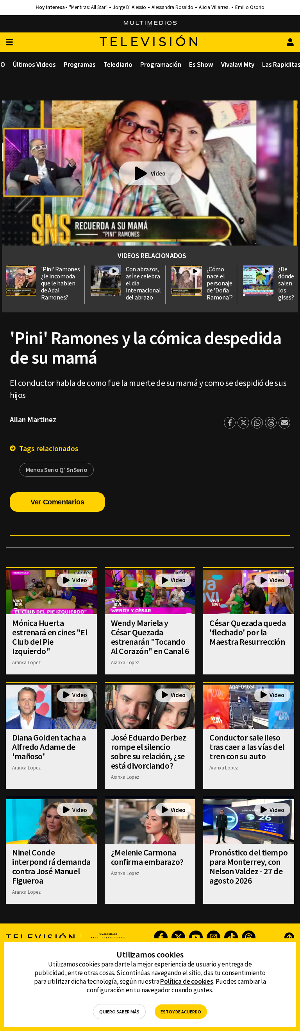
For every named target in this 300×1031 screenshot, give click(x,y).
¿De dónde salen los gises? (286, 283)
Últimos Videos (34, 64)
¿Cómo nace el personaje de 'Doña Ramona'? (220, 283)
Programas (80, 64)
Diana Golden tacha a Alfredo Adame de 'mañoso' (49, 747)
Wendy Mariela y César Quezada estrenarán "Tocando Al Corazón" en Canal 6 (150, 636)
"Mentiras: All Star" (88, 7)
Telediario (118, 64)
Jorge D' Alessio (129, 7)
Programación (160, 64)
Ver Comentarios (57, 502)
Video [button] (158, 173)
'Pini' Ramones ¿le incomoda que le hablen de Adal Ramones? (60, 283)
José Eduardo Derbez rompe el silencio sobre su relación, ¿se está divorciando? (148, 751)
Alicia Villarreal (214, 7)
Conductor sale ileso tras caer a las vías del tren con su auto (246, 747)
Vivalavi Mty (237, 64)
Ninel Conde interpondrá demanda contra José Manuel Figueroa (51, 866)
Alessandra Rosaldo (172, 7)
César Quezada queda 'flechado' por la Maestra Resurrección (247, 632)
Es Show (201, 64)
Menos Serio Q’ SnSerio (57, 469)
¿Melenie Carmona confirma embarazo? (147, 857)
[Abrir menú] (9, 42)
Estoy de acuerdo (181, 1012)
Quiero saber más (119, 1012)
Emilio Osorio (249, 7)
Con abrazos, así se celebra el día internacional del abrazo (143, 283)
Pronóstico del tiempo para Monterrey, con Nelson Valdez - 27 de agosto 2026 (248, 866)
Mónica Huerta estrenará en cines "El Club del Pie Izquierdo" (49, 636)
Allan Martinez (33, 419)
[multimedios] (150, 24)
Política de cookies (186, 981)
